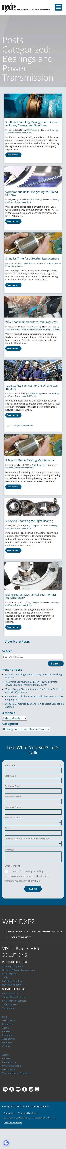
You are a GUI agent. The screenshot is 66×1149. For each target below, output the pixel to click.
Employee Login (10, 1062)
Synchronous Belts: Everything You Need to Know (31, 193)
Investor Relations (11, 1065)
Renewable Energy (11, 984)
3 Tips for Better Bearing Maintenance (29, 460)
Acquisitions (8, 1038)
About (5, 1027)
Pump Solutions (10, 993)
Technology (8, 1008)
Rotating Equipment (51, 329)
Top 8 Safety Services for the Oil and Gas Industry (31, 387)
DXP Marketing (32, 130)
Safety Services (10, 1004)
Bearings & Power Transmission (18, 970)
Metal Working (9, 973)
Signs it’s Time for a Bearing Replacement (32, 258)
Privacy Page (9, 1113)
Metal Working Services (14, 1000)
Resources (7, 1024)
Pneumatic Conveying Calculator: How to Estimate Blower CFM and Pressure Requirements (31, 683)
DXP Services (33, 396)
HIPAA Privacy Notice (13, 1122)
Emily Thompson (39, 465)
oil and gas (15, 425)
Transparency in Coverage (15, 1073)
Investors (7, 1035)
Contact (6, 1046)
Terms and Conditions (27, 1113)
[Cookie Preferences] (6, 1142)
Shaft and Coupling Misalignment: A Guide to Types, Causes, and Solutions (32, 123)
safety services (27, 425)
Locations (7, 1042)
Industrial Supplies (12, 981)
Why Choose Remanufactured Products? (31, 322)
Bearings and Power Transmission (20, 467)
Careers (6, 1031)
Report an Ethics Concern (44, 1118)
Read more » (12, 154)
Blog (29, 132)
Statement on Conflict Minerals (17, 1118)
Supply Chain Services (13, 997)
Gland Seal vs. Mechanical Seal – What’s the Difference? (31, 596)
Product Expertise (34, 329)
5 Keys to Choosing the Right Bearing (29, 521)
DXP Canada (8, 1020)
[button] (58, 7)
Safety (5, 977)
